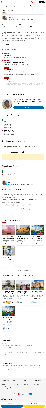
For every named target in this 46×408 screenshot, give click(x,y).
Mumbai (10, 365)
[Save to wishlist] (14, 226)
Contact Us (15, 384)
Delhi (3, 365)
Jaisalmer (9, 367)
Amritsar (4, 367)
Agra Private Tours (18, 345)
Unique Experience (29, 352)
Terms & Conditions (17, 388)
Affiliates (36, 389)
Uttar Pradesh (32, 367)
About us (4, 384)
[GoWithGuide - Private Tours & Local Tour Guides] (4, 17)
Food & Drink (5, 354)
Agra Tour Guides (9, 345)
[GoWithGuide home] (3, 2)
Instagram (25, 384)
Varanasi (14, 367)
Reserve (34, 406)
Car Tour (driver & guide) (18, 360)
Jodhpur (19, 367)
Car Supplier (37, 386)
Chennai (36, 365)
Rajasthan (9, 369)
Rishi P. (10, 17)
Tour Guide (36, 384)
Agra (7, 6)
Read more (23, 208)
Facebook (25, 386)
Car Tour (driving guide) (31, 360)
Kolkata (31, 365)
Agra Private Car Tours (29, 345)
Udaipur (27, 365)
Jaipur (22, 365)
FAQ (13, 386)
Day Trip (15, 6)
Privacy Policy (16, 389)
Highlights (16, 352)
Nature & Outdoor (39, 352)
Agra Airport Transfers (7, 347)
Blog (3, 389)
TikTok (24, 389)
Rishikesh (38, 367)
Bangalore (25, 367)
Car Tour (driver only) (7, 360)
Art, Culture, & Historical (7, 352)
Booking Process (6, 386)
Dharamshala (17, 365)
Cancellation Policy (17, 391)
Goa (40, 365)
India (3, 6)
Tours (10, 6)
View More (23, 87)
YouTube (25, 388)
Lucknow (4, 369)
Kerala (20, 369)
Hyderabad (15, 369)
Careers (36, 388)
